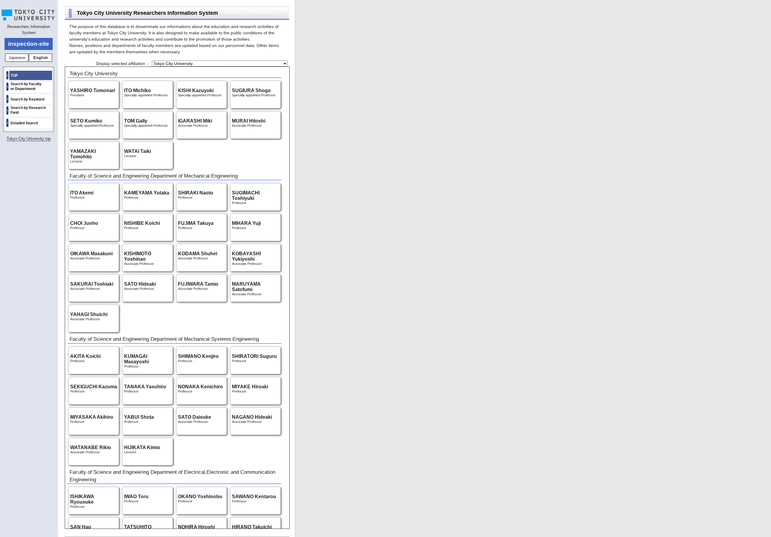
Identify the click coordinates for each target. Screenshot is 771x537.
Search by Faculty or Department (26, 86)
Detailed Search (24, 123)
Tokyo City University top (29, 138)
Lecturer (83, 156)
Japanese (16, 57)
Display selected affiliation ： (124, 63)
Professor (246, 198)
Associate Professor (139, 258)
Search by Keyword (27, 99)
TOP (14, 75)
